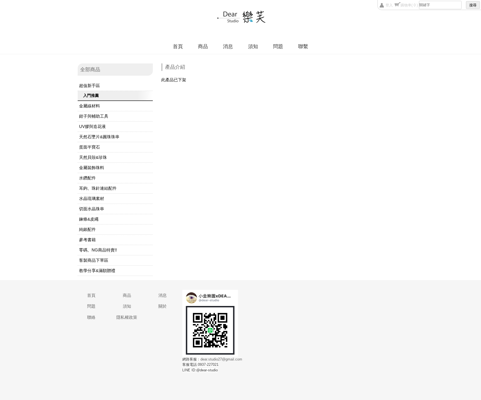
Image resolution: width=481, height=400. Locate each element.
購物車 (409, 5)
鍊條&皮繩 (89, 219)
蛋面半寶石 (89, 147)
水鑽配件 (87, 178)
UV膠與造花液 (92, 126)
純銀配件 (87, 229)
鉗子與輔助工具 (93, 116)
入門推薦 (91, 95)
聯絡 (91, 317)
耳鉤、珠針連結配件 (98, 188)
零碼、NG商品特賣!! (98, 250)
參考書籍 (87, 239)
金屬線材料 (89, 105)
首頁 (178, 46)
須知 (253, 46)
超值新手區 (89, 85)
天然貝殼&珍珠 (93, 157)
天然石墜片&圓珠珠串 (99, 136)
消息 (228, 46)
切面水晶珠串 (91, 208)
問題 (278, 46)
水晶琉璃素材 (91, 198)
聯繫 (303, 46)
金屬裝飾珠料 (91, 167)
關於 (162, 306)
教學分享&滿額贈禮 (97, 270)
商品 (203, 46)
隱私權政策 (126, 317)
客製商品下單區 (93, 260)
